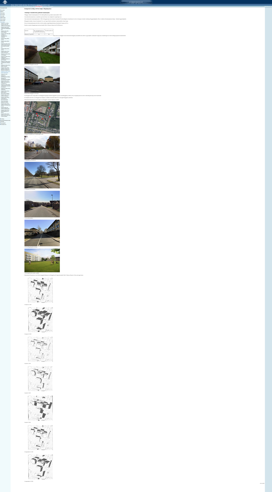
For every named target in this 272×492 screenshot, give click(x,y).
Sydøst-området (3, 20)
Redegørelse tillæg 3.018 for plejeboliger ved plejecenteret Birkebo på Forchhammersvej (5, 69)
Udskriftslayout (267, 6)
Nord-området (3, 14)
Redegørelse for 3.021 (4, 74)
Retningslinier (20, 6)
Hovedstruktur (14, 6)
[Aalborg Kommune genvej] (3, 3)
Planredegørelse (38, 6)
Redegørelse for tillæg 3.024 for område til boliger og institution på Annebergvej (5, 85)
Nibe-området (3, 13)
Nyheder (16, 4)
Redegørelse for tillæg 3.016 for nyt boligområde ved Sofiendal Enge (5, 62)
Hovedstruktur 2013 (3, 124)
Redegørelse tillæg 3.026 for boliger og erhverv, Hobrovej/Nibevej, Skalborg (5, 92)
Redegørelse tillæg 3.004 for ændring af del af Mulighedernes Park (5, 28)
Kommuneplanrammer (28, 6)
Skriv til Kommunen (32, 4)
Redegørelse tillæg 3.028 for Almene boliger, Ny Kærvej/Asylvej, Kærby (5, 98)
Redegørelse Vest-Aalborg (5, 23)
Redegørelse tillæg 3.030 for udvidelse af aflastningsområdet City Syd (5, 105)
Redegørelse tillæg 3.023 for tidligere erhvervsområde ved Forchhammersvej (5, 82)
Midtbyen (2, 11)
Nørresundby (2, 16)
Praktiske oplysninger (23, 4)
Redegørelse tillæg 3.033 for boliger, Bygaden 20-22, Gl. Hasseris (5, 111)
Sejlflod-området (3, 17)
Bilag (34, 6)
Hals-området (3, 10)
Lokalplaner (45, 6)
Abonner (13, 4)
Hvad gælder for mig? (45, 4)
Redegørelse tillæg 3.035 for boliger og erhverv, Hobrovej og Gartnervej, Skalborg (5, 115)
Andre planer (50, 6)
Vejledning (38, 4)
